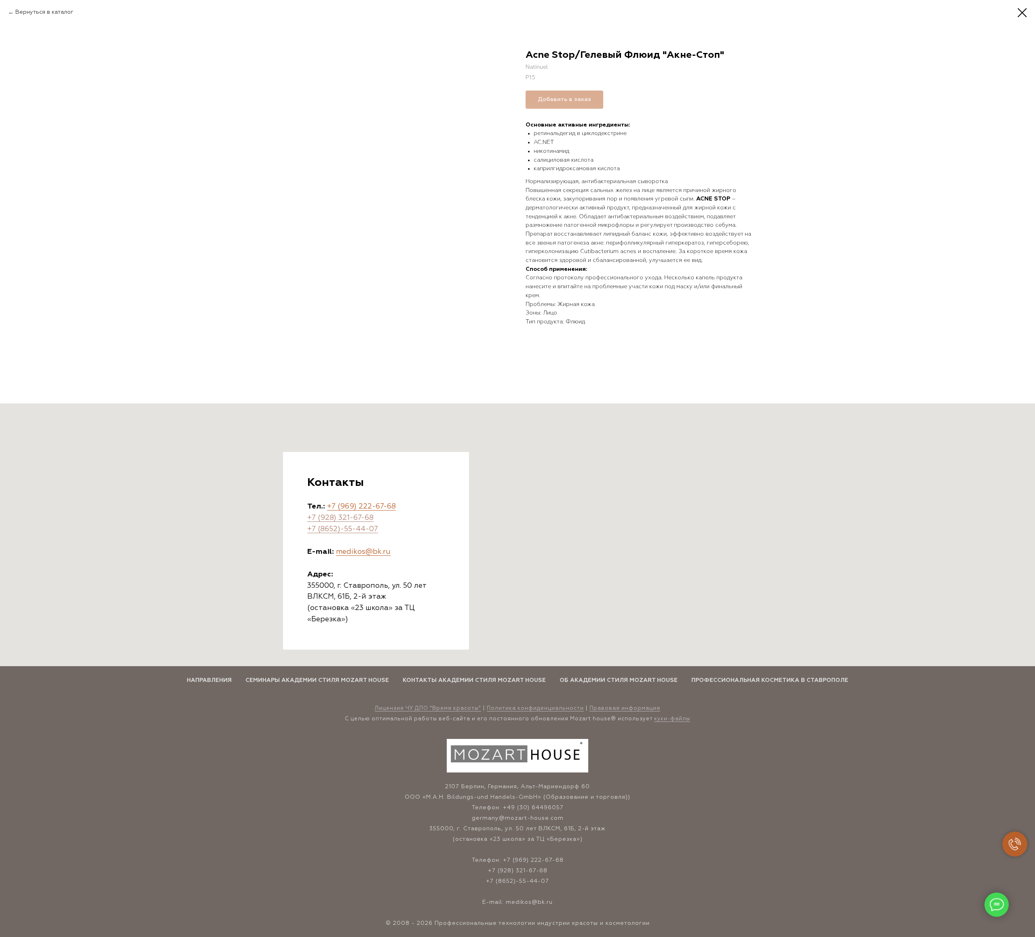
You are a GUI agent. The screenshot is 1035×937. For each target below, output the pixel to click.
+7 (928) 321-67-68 (340, 517)
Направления (209, 680)
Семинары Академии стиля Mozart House (317, 680)
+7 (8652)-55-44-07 (342, 529)
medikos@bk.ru (363, 551)
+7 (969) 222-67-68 (361, 506)
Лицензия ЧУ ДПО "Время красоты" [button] (428, 708)
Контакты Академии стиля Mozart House (474, 680)
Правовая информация (624, 708)
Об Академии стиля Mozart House (619, 680)
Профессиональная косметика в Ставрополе (769, 680)
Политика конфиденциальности (535, 708)
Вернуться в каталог (44, 12)
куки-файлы (672, 719)
